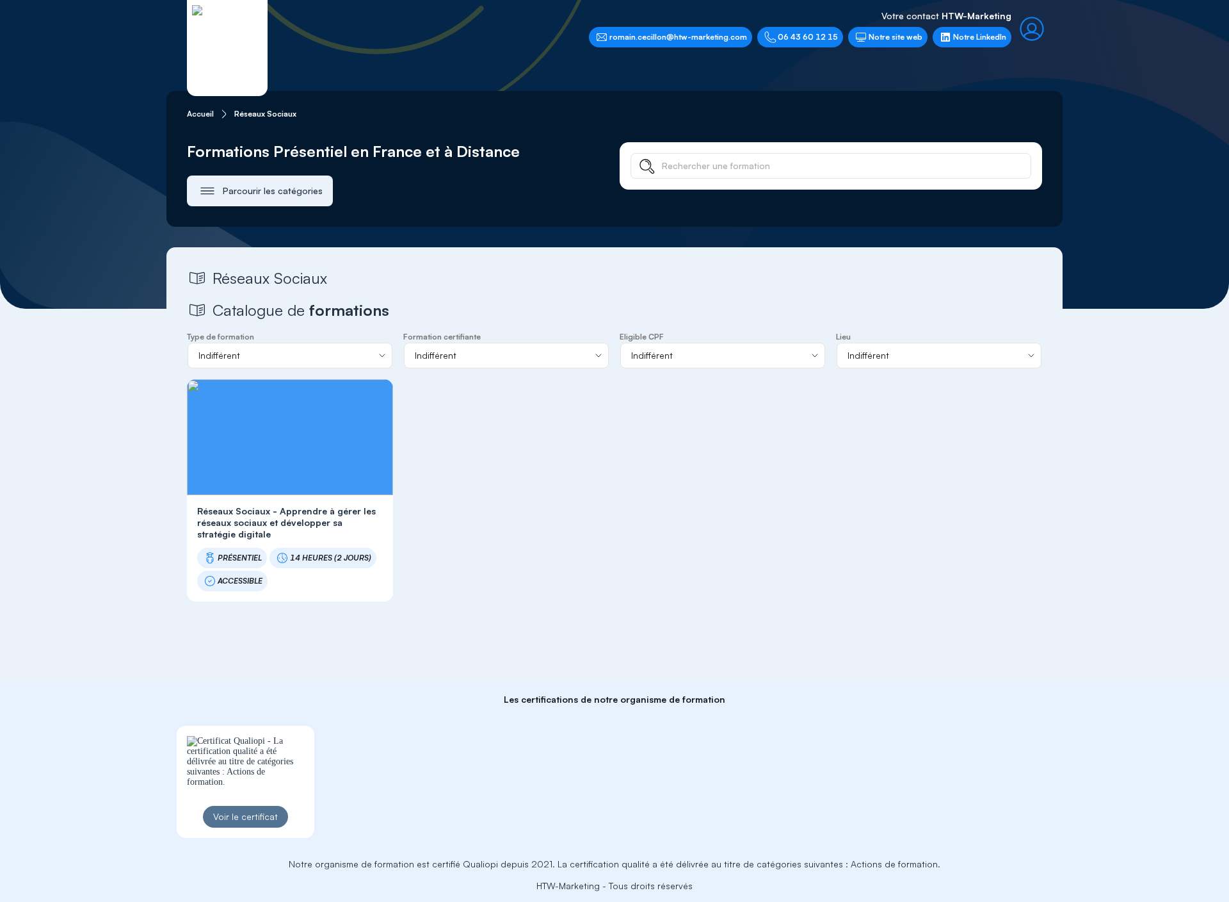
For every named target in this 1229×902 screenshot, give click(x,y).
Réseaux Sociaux (265, 114)
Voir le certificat (245, 816)
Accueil (200, 114)
